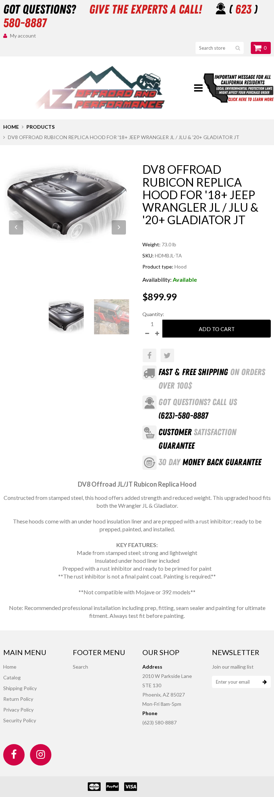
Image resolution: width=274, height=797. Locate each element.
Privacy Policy (18, 710)
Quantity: (153, 314)
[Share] (149, 355)
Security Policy (19, 720)
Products (40, 127)
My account (23, 36)
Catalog (12, 677)
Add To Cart (217, 329)
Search (80, 667)
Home (11, 127)
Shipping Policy (20, 688)
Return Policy (18, 699)
